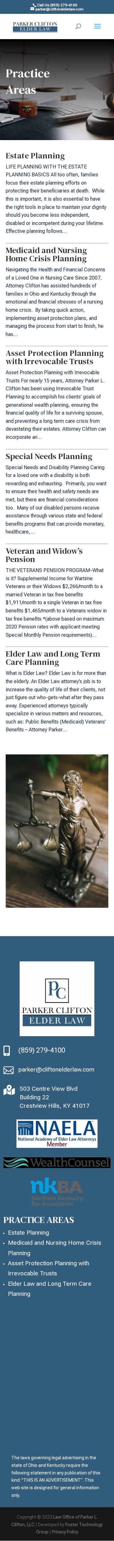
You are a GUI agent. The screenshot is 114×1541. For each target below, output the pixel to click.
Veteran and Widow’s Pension (44, 555)
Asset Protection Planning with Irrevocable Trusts (55, 357)
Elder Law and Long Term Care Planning (53, 658)
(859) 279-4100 (42, 1050)
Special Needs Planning (49, 456)
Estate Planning (35, 155)
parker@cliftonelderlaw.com (56, 1069)
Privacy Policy (65, 1531)
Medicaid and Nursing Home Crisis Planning (46, 254)
